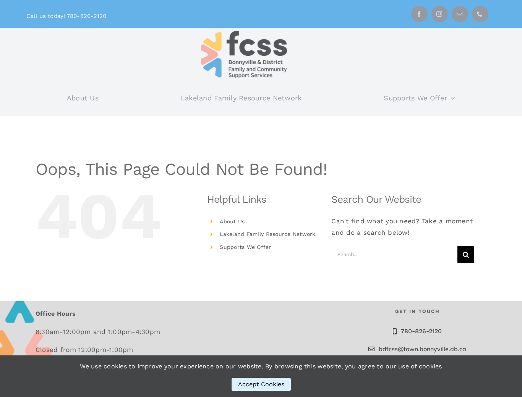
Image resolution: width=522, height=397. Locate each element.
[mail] (460, 14)
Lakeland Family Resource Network (267, 234)
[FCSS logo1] (247, 31)
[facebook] (419, 14)
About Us (232, 221)
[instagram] (439, 14)
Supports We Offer (245, 247)
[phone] (480, 14)
